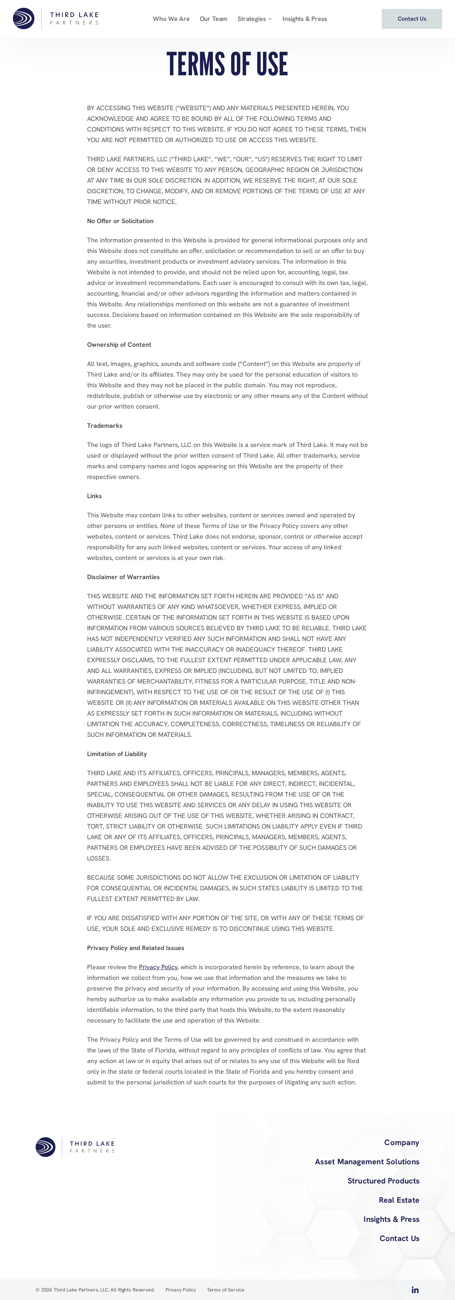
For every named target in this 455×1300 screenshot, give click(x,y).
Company (401, 1142)
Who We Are (171, 19)
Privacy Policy (158, 967)
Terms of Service (226, 1289)
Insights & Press (305, 19)
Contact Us (399, 1238)
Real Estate (399, 1200)
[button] (255, 19)
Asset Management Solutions (367, 1161)
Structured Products (383, 1181)
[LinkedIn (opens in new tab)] (415, 1292)
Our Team (214, 19)
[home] (55, 18)
